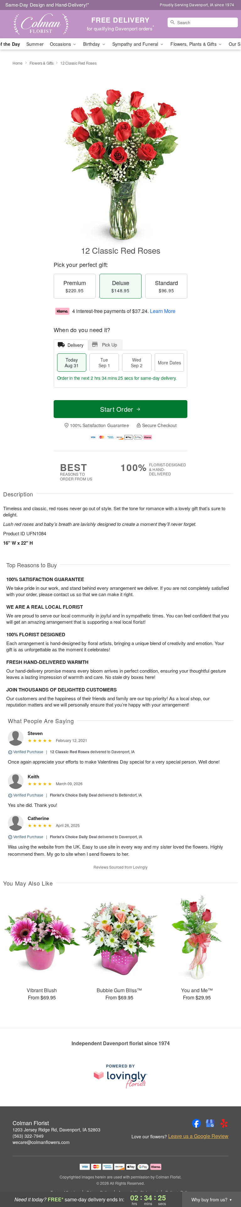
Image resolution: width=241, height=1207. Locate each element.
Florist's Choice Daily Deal (73, 795)
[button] (224, 1180)
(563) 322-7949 (28, 1136)
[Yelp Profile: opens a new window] (224, 1123)
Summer (35, 44)
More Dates (169, 362)
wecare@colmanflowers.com (41, 1142)
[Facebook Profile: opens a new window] (196, 1123)
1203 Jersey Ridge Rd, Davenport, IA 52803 (56, 1129)
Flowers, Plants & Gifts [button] (193, 44)
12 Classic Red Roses (69, 751)
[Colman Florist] (41, 24)
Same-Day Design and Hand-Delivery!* (47, 4)
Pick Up (109, 344)
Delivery (75, 345)
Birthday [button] (92, 44)
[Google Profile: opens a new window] (210, 1123)
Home (18, 63)
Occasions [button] (61, 44)
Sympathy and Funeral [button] (136, 44)
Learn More (162, 311)
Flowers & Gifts (41, 63)
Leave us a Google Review (198, 1136)
